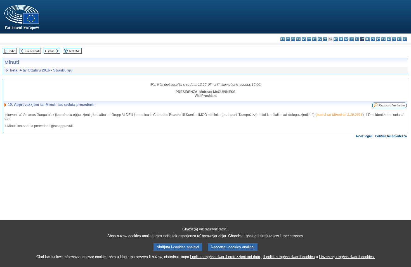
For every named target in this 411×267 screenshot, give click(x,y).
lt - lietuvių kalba (351, 39)
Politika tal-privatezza (391, 136)
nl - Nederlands (367, 39)
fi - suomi (399, 39)
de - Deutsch (304, 39)
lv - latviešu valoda (346, 39)
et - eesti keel (309, 39)
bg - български (282, 39)
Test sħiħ (74, 51)
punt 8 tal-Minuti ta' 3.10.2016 (339, 115)
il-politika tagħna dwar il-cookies (289, 257)
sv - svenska (405, 39)
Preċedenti (32, 51)
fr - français (325, 39)
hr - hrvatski (336, 39)
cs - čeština (293, 39)
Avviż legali (364, 136)
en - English (320, 39)
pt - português (378, 39)
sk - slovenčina (389, 39)
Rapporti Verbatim (392, 105)
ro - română (383, 39)
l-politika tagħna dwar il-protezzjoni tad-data (225, 257)
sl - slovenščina (394, 39)
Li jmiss (49, 51)
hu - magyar (357, 39)
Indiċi (12, 51)
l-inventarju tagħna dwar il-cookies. (347, 257)
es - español (288, 39)
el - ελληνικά (314, 39)
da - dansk (298, 39)
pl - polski (373, 39)
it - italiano (341, 39)
